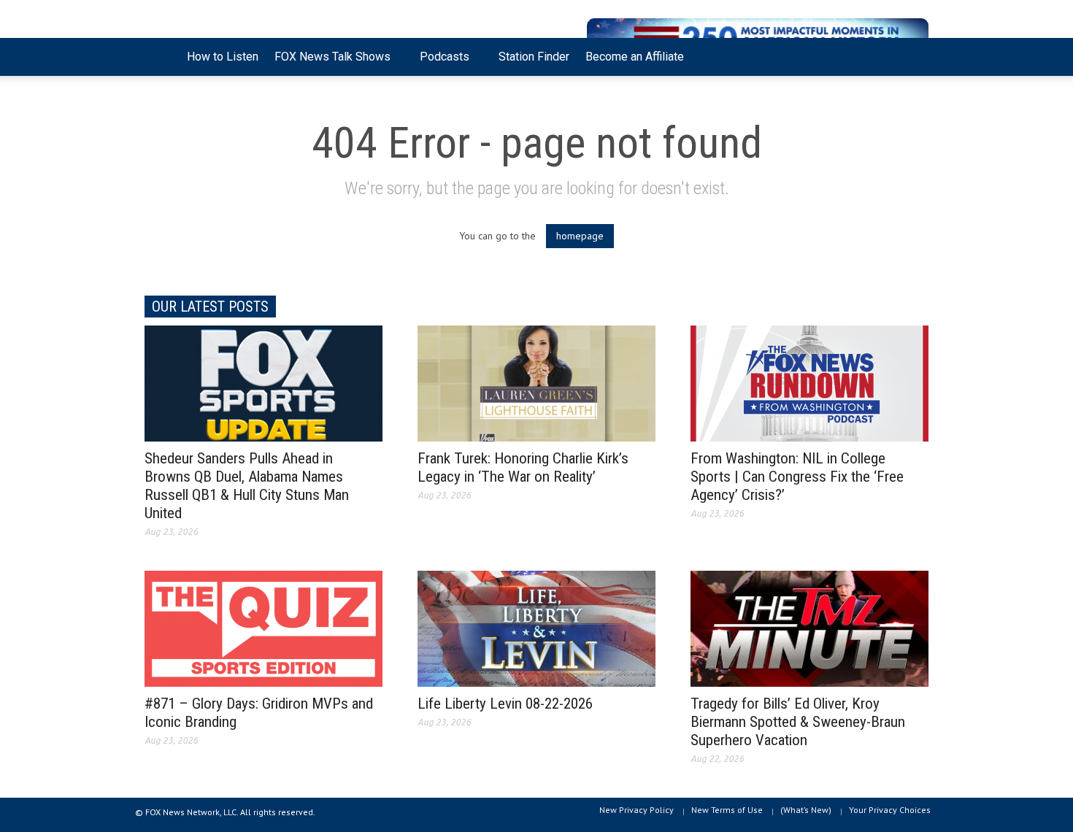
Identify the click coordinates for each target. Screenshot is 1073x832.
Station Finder (534, 56)
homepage (580, 235)
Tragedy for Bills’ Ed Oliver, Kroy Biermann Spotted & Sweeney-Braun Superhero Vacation (798, 722)
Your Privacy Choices (890, 809)
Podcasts (440, 63)
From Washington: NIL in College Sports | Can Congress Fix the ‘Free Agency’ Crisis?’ (797, 477)
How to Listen (222, 56)
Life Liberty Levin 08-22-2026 (505, 703)
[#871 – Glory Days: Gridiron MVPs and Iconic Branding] (263, 627)
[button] (913, 55)
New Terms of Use (727, 809)
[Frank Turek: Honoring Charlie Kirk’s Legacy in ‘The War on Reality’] (536, 382)
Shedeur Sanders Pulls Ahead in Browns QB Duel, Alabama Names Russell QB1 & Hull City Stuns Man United (247, 486)
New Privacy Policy (636, 809)
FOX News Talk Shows (328, 63)
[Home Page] (162, 57)
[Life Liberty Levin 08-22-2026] (536, 627)
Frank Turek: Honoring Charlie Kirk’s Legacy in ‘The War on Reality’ (523, 467)
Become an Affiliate (634, 56)
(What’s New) (805, 809)
